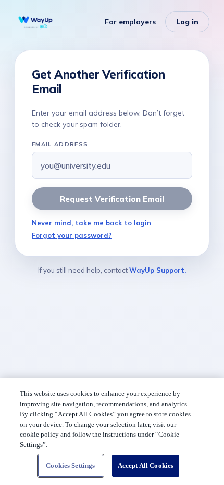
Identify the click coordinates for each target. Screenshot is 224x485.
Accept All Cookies (145, 465)
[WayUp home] (35, 21)
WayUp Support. (157, 270)
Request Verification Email (112, 199)
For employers (130, 22)
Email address (60, 144)
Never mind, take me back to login (91, 223)
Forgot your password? (72, 235)
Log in (187, 22)
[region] (112, 431)
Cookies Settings (70, 465)
